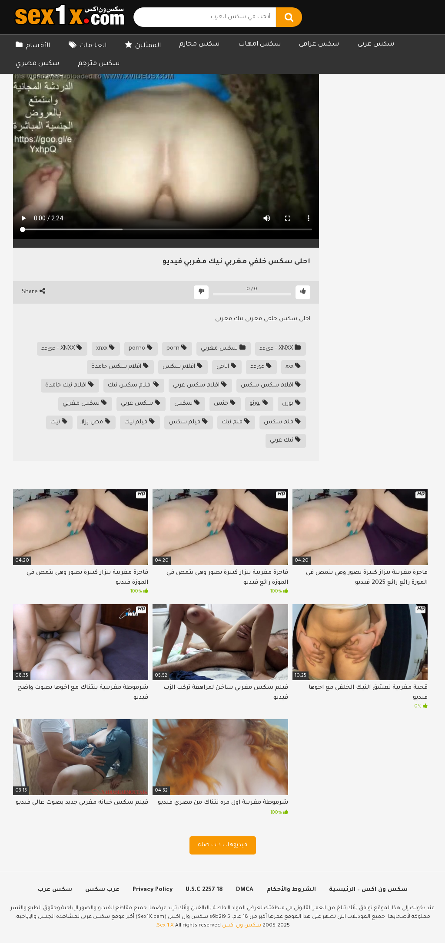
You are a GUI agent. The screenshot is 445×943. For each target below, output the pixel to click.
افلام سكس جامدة (117, 366)
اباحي (223, 366)
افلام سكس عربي (197, 385)
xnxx (102, 348)
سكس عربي (376, 44)
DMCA (244, 890)
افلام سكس (180, 366)
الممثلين (148, 46)
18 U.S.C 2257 (204, 890)
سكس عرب (55, 890)
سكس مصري (37, 64)
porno (138, 348)
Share (31, 292)
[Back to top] (416, 916)
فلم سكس (279, 422)
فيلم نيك (136, 422)
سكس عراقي (319, 44)
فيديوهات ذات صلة (222, 845)
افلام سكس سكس (268, 385)
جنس (222, 403)
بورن (288, 403)
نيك (56, 422)
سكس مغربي (220, 348)
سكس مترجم (99, 64)
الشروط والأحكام (291, 890)
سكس (184, 403)
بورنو (255, 403)
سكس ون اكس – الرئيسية (368, 890)
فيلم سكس (185, 422)
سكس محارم (199, 44)
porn (173, 348)
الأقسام (38, 46)
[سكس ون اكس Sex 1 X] (69, 17)
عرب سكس (102, 890)
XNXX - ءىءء (277, 348)
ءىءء (258, 366)
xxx (290, 366)
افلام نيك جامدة (66, 385)
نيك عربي (282, 440)
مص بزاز (93, 422)
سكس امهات (259, 44)
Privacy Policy (153, 890)
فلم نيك (233, 422)
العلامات (92, 46)
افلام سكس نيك (130, 385)
